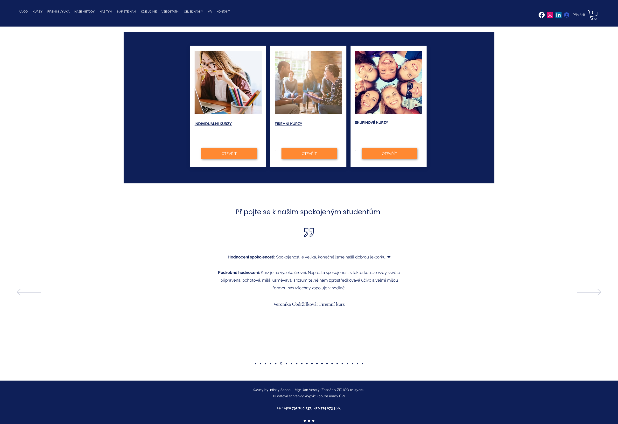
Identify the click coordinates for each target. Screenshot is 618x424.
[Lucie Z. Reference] (291, 363)
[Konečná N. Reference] (352, 363)
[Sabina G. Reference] (286, 363)
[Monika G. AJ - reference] (275, 363)
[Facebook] (542, 15)
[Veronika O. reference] (281, 363)
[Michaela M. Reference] (312, 363)
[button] (593, 15)
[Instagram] (550, 15)
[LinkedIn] (558, 15)
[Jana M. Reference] (307, 363)
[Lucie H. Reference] (317, 363)
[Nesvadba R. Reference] (322, 363)
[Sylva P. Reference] (255, 363)
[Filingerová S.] (337, 363)
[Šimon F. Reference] (265, 363)
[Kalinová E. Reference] (342, 363)
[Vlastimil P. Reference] (270, 363)
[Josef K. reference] (301, 363)
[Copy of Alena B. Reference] (357, 363)
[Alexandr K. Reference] (332, 363)
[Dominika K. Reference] (260, 363)
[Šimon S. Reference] (347, 363)
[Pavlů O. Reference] (296, 363)
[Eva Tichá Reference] (327, 363)
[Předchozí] (29, 292)
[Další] (589, 292)
